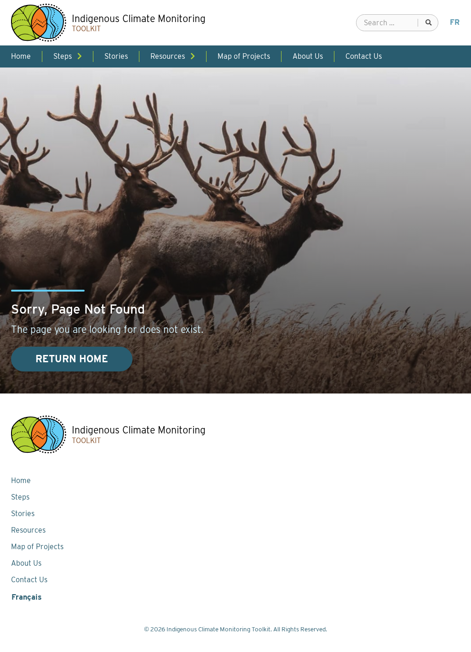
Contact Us (29, 579)
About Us (26, 563)
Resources (28, 530)
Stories (22, 513)
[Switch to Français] (455, 22)
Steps (20, 497)
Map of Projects (37, 546)
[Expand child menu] (79, 56)
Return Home (71, 359)
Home (21, 480)
